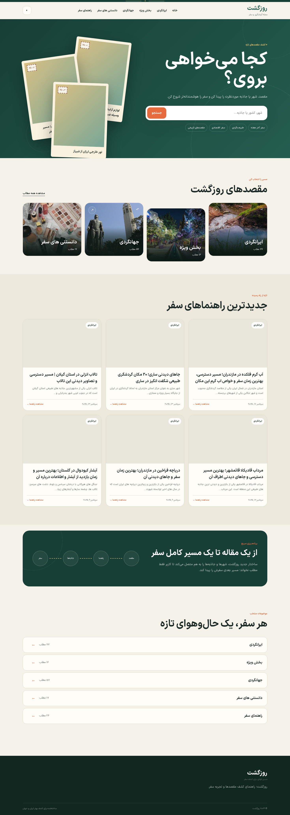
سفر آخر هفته (258, 127)
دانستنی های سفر (107, 10)
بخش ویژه (145, 10)
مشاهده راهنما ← (201, 404)
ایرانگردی (162, 10)
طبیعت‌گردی (238, 127)
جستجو (157, 113)
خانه (174, 10)
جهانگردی (128, 10)
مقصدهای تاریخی (196, 127)
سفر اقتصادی (218, 127)
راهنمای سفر (85, 10)
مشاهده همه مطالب (34, 193)
